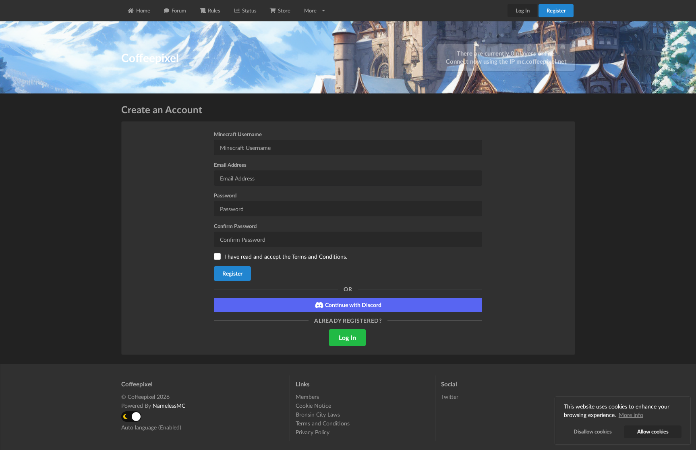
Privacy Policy (312, 432)
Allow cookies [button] (653, 432)
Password (225, 195)
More (310, 10)
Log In (523, 10)
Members (307, 397)
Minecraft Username (238, 134)
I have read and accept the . (285, 256)
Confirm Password (235, 226)
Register (556, 10)
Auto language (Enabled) (151, 427)
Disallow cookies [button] (593, 432)
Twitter (449, 397)
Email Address (230, 165)
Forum (179, 10)
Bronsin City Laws (318, 414)
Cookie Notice (313, 405)
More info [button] (631, 414)
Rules (214, 10)
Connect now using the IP (506, 61)
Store (284, 10)
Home (143, 10)
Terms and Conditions (319, 256)
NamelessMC (169, 405)
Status (249, 10)
